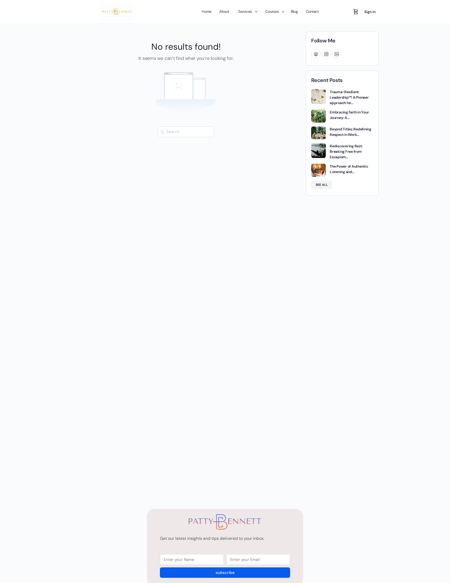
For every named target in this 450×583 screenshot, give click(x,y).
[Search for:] (186, 131)
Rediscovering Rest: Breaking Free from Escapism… (346, 151)
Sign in (370, 11)
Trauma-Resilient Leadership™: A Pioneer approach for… (349, 97)
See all (322, 185)
